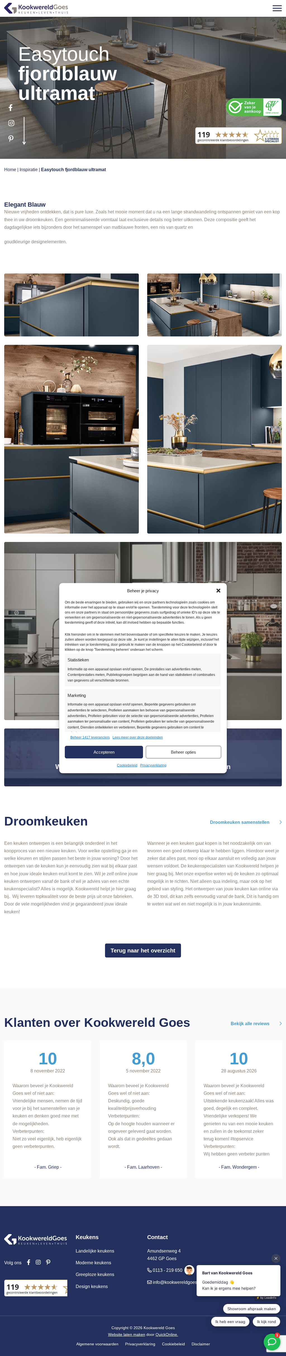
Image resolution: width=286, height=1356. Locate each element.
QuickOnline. (167, 1334)
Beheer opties (183, 752)
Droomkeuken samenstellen (240, 822)
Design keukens (92, 1286)
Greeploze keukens (95, 1274)
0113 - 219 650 (167, 1270)
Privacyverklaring (153, 765)
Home (10, 169)
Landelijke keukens (95, 1251)
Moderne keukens (93, 1262)
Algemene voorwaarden (97, 1344)
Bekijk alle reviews (251, 1023)
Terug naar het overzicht (143, 950)
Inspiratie (29, 169)
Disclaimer (201, 1344)
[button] (218, 590)
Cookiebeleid (127, 765)
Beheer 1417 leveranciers (90, 737)
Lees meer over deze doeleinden (138, 737)
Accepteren (104, 752)
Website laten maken (126, 1334)
